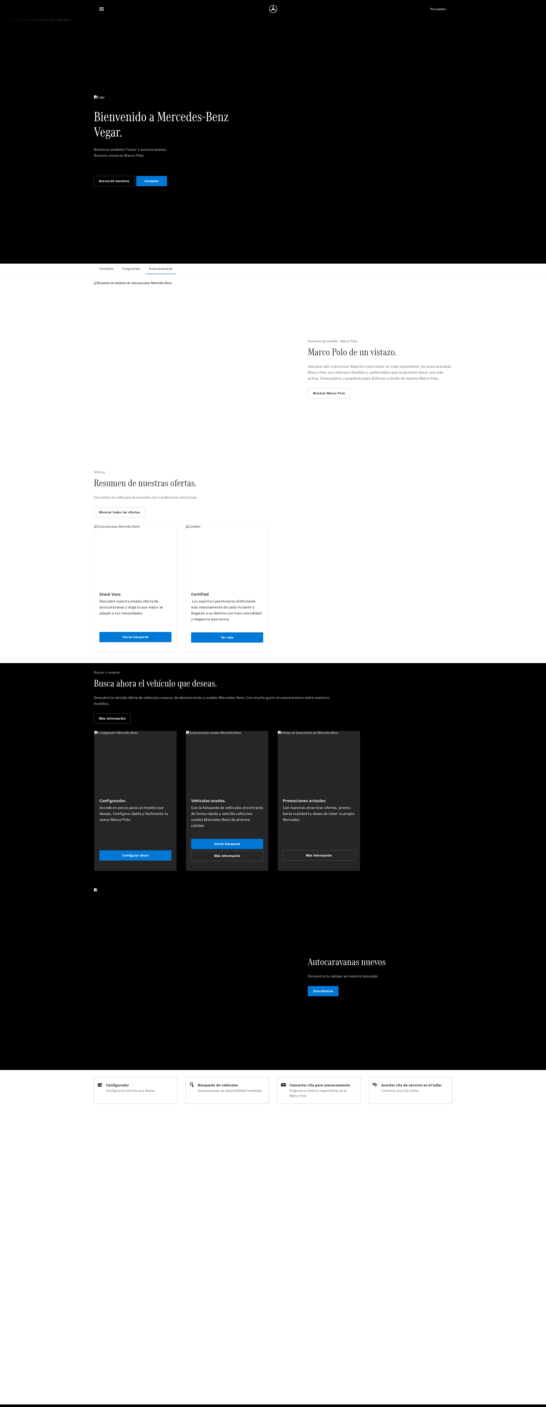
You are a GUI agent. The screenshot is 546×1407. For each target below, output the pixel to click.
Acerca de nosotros (114, 181)
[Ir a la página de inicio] (273, 9)
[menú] (101, 9)
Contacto (151, 181)
